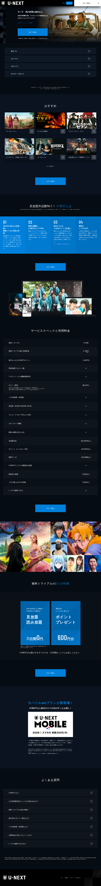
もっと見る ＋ (50, 166)
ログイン (69, 3)
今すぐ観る (86, 3)
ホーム (62, 877)
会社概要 (66, 877)
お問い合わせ (78, 877)
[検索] (63, 3)
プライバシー (71, 877)
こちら (46, 38)
